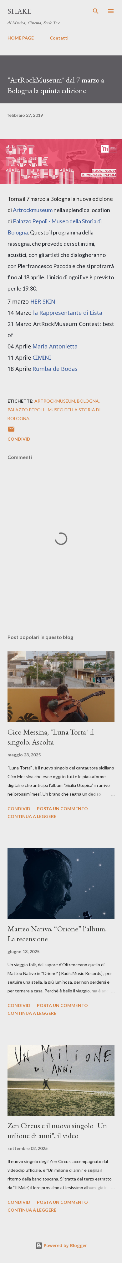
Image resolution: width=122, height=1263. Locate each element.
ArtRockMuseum (54, 401)
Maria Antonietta (55, 346)
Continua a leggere (32, 816)
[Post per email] (11, 431)
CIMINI (42, 357)
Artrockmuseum (33, 209)
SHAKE (19, 11)
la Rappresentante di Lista (67, 312)
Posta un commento (62, 808)
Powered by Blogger (65, 1245)
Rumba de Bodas (55, 368)
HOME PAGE (21, 37)
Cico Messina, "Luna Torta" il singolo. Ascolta (51, 737)
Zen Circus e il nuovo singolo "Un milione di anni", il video (57, 1130)
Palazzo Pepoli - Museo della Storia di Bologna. (54, 414)
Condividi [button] (20, 439)
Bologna (88, 401)
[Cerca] (95, 11)
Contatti (59, 37)
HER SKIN (42, 301)
